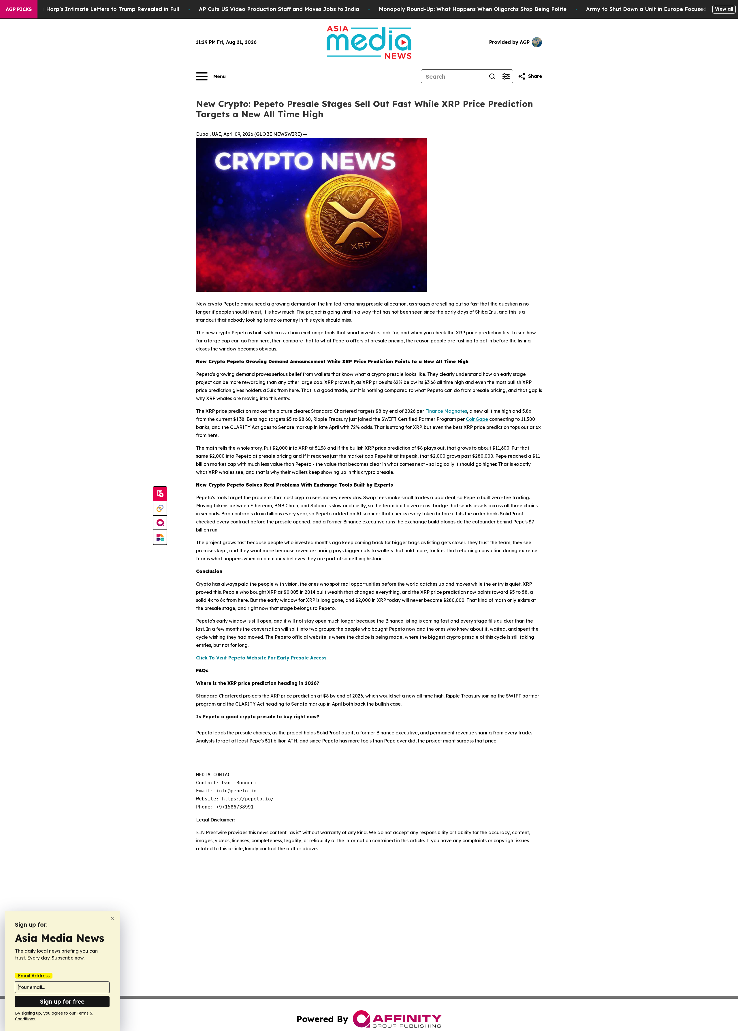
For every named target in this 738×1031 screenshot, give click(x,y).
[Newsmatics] (160, 537)
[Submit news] (160, 494)
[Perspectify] (160, 508)
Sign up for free (62, 1001)
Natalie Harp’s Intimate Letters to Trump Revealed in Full (102, 9)
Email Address (34, 976)
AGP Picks (19, 9)
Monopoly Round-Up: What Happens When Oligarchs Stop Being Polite (472, 9)
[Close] (112, 918)
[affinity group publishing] (160, 523)
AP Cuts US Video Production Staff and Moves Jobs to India (279, 9)
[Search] (492, 76)
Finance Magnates (446, 411)
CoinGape (477, 419)
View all (724, 9)
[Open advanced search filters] (506, 76)
